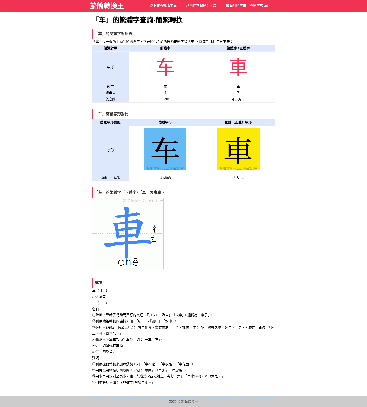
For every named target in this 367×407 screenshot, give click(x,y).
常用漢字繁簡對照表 (201, 6)
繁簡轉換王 (107, 6)
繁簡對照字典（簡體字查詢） (248, 6)
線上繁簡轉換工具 (163, 6)
